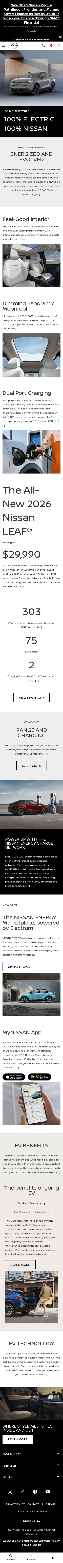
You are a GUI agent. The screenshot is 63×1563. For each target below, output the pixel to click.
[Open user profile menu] (52, 1558)
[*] (40, 194)
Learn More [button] (31, 766)
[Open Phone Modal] (43, 46)
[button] (60, 37)
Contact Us (35, 1504)
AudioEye (41, 1511)
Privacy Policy (15, 1504)
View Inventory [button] (31, 698)
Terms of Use (24, 1511)
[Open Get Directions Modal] (51, 46)
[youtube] (47, 1491)
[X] (10, 1491)
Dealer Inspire (31, 1544)
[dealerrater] (23, 1491)
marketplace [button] (19, 967)
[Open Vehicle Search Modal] (59, 46)
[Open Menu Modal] (4, 46)
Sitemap (51, 1504)
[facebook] (35, 1491)
